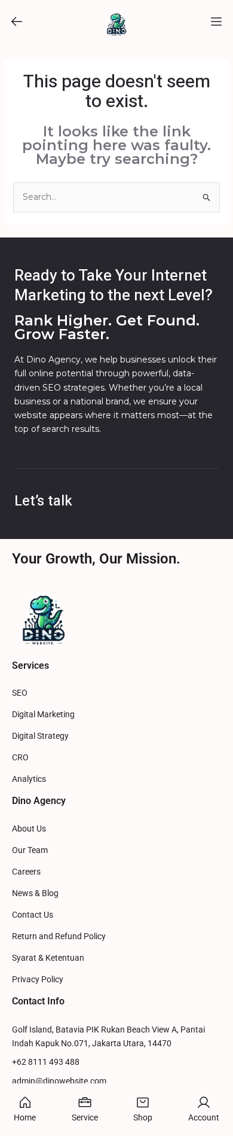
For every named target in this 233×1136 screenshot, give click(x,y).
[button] (17, 21)
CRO (20, 758)
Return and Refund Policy (59, 936)
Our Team (30, 850)
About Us (29, 829)
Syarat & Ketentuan (48, 958)
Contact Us (32, 915)
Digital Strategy (40, 736)
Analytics (29, 779)
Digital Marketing (43, 714)
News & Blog (35, 893)
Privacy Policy (37, 979)
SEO (19, 693)
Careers (26, 872)
